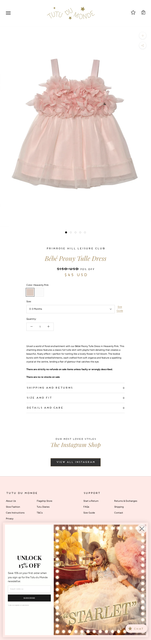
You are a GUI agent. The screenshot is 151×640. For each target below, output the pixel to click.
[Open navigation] (8, 13)
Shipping (119, 506)
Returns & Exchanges (125, 501)
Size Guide (120, 308)
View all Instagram (75, 462)
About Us (11, 501)
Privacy (9, 518)
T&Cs (40, 512)
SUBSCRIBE (29, 598)
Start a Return (91, 501)
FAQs (86, 506)
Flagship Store (44, 501)
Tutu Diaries (43, 506)
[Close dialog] (142, 529)
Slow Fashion (13, 506)
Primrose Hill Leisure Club (75, 248)
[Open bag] (143, 12)
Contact (118, 512)
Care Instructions (15, 512)
